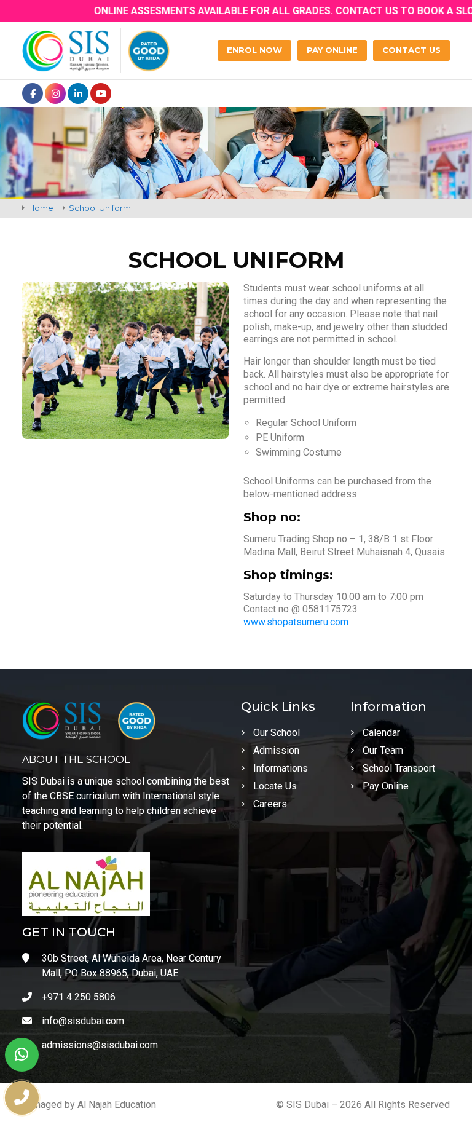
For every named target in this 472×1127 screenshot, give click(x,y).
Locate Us (275, 786)
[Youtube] (100, 93)
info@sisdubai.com (83, 1021)
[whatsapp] (22, 1055)
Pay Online (386, 786)
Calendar (381, 732)
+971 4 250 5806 (79, 997)
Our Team (383, 750)
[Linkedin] (78, 93)
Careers (270, 804)
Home (40, 208)
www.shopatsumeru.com (295, 622)
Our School (276, 732)
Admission (276, 750)
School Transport (399, 768)
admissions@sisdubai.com (100, 1045)
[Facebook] (32, 93)
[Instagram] (55, 93)
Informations (280, 768)
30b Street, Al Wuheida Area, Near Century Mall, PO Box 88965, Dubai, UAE (131, 965)
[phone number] (22, 1098)
